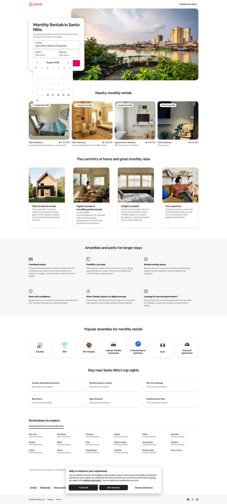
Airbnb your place (188, 4)
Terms (58, 499)
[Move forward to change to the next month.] (68, 62)
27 (53, 95)
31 (37, 100)
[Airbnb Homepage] (35, 4)
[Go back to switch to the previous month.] (38, 62)
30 (68, 95)
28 (58, 95)
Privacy (50, 499)
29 (63, 95)
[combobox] (56, 45)
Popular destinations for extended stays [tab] (46, 426)
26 (48, 95)
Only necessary (113, 487)
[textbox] (44, 55)
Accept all (83, 487)
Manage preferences (144, 487)
